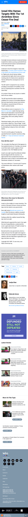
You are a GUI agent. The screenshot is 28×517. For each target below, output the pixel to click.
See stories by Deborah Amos (16, 305)
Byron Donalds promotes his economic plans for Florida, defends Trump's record (17, 374)
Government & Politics (16, 347)
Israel (20, 266)
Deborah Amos (5, 24)
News (7, 266)
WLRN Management (7, 502)
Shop (4, 481)
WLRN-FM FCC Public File (8, 490)
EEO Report (5, 496)
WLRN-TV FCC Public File (8, 489)
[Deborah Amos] (4, 296)
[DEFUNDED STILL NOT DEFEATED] (14, 326)
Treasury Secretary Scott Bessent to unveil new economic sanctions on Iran (18, 403)
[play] (2, 515)
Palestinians (9, 272)
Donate (4, 475)
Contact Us (5, 472)
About (4, 469)
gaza (17, 272)
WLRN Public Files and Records (9, 493)
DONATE (23, 2)
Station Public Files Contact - (9, 498)
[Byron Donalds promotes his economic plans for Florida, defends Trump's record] (5, 373)
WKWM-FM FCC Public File (8, 491)
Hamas (14, 266)
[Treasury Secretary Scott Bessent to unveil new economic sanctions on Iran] (7, 404)
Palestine (15, 269)
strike (7, 269)
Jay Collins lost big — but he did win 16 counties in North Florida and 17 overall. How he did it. (18, 385)
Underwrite (5, 478)
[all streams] (26, 515)
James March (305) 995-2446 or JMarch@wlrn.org (13, 501)
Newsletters (5, 484)
